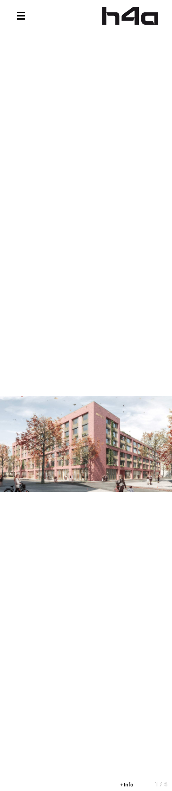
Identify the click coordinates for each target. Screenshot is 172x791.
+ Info (126, 784)
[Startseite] (130, 16)
